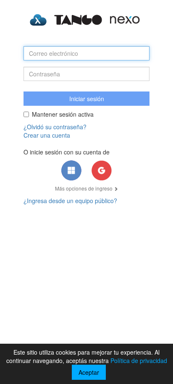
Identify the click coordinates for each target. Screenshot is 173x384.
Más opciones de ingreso (84, 188)
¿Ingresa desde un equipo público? (70, 200)
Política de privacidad (138, 360)
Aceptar (89, 372)
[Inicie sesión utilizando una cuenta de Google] (102, 170)
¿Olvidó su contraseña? (55, 127)
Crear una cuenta (47, 135)
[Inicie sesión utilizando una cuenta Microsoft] (71, 170)
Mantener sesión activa (63, 114)
